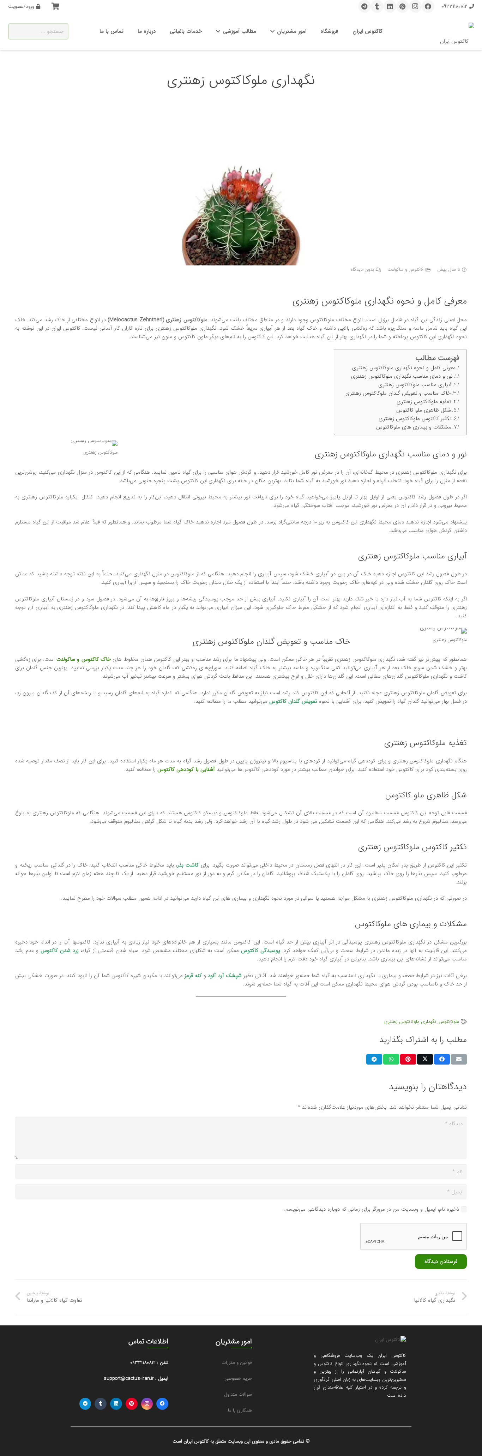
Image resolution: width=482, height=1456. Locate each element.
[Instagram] (415, 6)
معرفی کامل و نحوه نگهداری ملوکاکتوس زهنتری (404, 368)
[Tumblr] (377, 6)
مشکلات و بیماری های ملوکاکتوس (413, 427)
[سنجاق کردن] (408, 1059)
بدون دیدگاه (362, 269)
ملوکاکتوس (449, 1021)
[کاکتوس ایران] (457, 31)
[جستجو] (16, 31)
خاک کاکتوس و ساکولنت (83, 659)
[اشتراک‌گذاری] (442, 1059)
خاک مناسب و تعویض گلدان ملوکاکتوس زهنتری (398, 393)
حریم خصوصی (238, 1378)
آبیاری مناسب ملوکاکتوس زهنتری (415, 385)
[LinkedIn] (390, 6)
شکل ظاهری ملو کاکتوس (423, 410)
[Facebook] (428, 6)
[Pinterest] (402, 6)
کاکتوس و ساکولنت (405, 269)
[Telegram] (364, 6)
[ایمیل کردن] (459, 1059)
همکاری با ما (240, 1410)
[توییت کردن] (425, 1059)
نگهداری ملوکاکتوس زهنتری (410, 1021)
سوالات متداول (238, 1394)
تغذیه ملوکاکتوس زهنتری (424, 401)
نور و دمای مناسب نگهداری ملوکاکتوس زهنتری (402, 376)
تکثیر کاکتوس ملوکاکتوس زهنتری (415, 418)
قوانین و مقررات (237, 1362)
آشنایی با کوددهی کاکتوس (186, 769)
